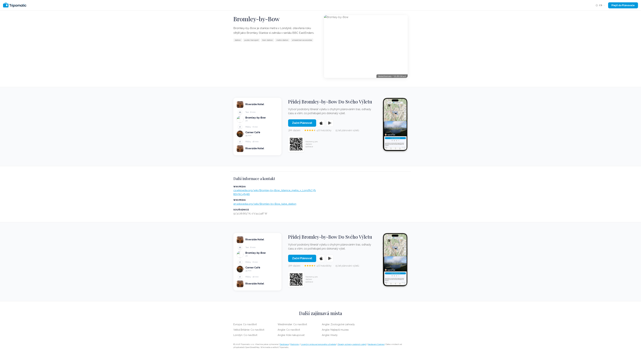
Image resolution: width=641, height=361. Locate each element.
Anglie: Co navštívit (289, 329)
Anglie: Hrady (330, 335)
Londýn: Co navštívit (245, 335)
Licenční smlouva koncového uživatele (318, 344)
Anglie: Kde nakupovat (291, 335)
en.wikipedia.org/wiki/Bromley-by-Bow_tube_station (264, 203)
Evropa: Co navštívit (245, 324)
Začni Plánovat (302, 123)
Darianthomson (385, 76)
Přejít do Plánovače (623, 5)
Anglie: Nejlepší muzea (335, 329)
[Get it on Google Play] (330, 123)
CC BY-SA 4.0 (400, 76)
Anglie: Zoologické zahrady (338, 324)
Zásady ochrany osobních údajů (352, 344)
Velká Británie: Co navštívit (248, 329)
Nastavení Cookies (376, 344)
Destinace (284, 344)
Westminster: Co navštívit (292, 324)
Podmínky (294, 344)
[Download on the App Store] (321, 123)
